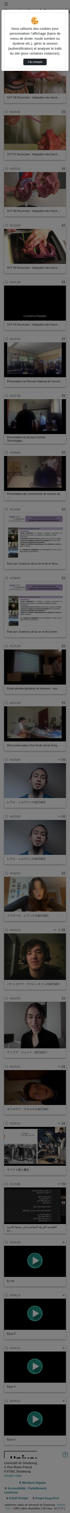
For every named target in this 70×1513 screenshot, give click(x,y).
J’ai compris (35, 61)
